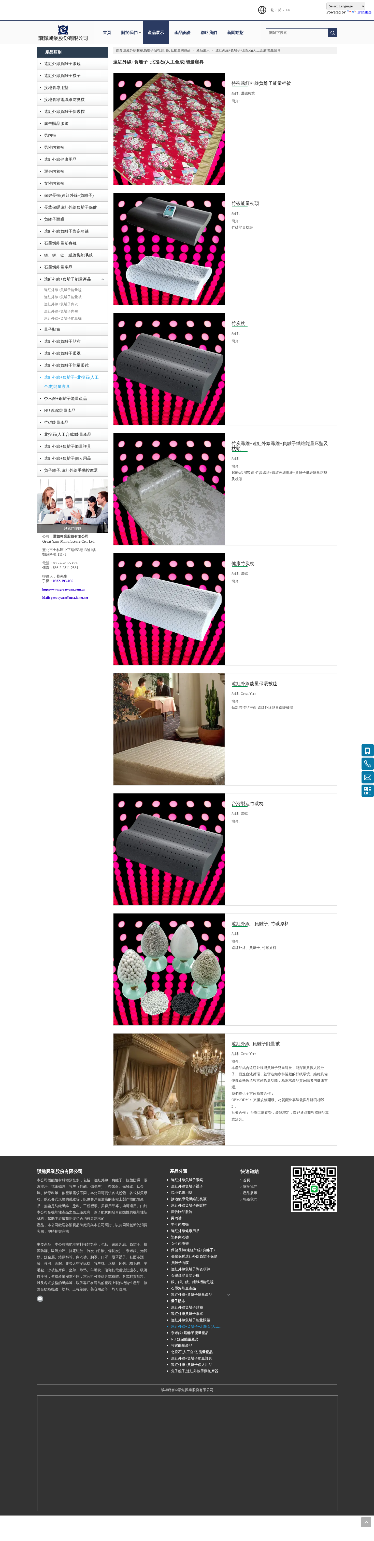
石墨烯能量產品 (58, 267)
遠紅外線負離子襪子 (62, 75)
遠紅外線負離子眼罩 (62, 353)
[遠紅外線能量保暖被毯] (169, 729)
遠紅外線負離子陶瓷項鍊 (66, 231)
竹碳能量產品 (56, 422)
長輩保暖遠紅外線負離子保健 (70, 207)
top (366, 1522)
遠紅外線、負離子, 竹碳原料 (260, 923)
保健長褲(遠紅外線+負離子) (69, 195)
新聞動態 (235, 32)
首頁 (107, 32)
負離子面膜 (54, 219)
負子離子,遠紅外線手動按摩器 (71, 470)
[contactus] (72, 506)
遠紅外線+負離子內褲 (61, 311)
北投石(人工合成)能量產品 (67, 434)
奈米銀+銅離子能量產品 (65, 398)
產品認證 (182, 32)
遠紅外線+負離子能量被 (63, 297)
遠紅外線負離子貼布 (62, 341)
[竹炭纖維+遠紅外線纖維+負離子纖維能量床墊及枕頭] (169, 489)
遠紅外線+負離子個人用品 (67, 458)
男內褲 (50, 135)
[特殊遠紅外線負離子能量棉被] (169, 128)
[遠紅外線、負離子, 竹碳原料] (169, 969)
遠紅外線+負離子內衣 (61, 304)
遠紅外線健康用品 (60, 159)
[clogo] (63, 33)
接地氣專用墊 (56, 87)
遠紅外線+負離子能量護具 (67, 446)
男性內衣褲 (54, 147)
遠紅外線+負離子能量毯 (63, 290)
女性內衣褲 (54, 183)
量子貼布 (52, 329)
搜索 (332, 33)
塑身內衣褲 (54, 171)
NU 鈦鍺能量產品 (60, 410)
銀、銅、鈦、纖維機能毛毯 (68, 255)
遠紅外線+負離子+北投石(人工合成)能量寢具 (71, 382)
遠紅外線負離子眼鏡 (62, 63)
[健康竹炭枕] (169, 609)
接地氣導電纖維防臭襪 (64, 99)
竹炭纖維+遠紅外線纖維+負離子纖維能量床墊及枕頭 (280, 446)
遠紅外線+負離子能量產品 (67, 279)
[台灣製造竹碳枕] (169, 849)
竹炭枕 (238, 323)
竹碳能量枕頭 (245, 203)
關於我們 (129, 32)
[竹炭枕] (169, 369)
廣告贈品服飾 (56, 123)
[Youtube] (40, 1298)
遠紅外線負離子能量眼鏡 (66, 365)
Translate (364, 12)
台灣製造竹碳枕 (248, 803)
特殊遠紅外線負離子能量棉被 (261, 83)
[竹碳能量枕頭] (169, 249)
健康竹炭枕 (243, 563)
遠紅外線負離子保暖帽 (64, 111)
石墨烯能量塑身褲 (60, 243)
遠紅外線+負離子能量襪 (63, 318)
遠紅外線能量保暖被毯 (254, 683)
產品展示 (156, 32)
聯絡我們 (209, 32)
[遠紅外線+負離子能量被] (169, 1110)
